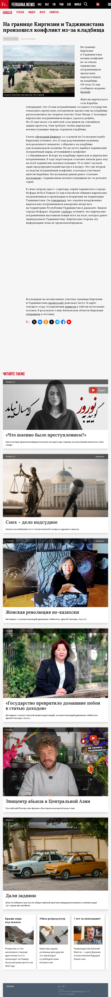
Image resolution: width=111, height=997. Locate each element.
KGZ (47, 4)
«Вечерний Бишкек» (48, 136)
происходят (56, 302)
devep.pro (70, 994)
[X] (34, 322)
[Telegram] (57, 322)
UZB (69, 4)
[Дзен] (51, 322)
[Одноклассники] (46, 322)
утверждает (58, 200)
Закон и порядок (28, 39)
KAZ (39, 4)
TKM (61, 4)
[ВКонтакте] (40, 322)
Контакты (10, 986)
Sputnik (85, 92)
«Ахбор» (66, 211)
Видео (31, 12)
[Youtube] (69, 322)
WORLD (77, 4)
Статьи (20, 12)
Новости (7, 12)
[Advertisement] (55, 350)
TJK (54, 4)
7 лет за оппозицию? (87, 918)
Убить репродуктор (52, 918)
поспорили (33, 178)
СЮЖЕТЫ (54, 12)
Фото (42, 12)
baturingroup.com (78, 991)
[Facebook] (63, 322)
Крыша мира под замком (13, 920)
